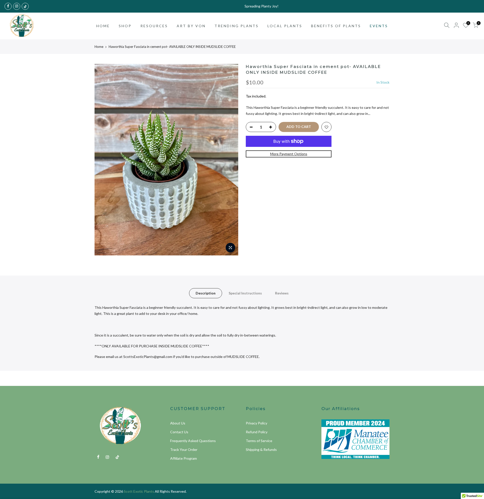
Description (206, 293)
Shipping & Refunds (261, 449)
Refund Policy (256, 432)
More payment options (288, 154)
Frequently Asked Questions (193, 441)
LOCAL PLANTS (284, 26)
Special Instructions (245, 293)
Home (99, 47)
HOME (103, 26)
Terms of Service (259, 441)
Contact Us (179, 432)
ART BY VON (191, 26)
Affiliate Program (183, 458)
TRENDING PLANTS (237, 26)
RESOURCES (154, 26)
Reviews (282, 293)
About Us (177, 423)
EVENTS (379, 26)
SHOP (125, 26)
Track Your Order (183, 449)
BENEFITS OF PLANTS (336, 26)
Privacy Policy (256, 423)
